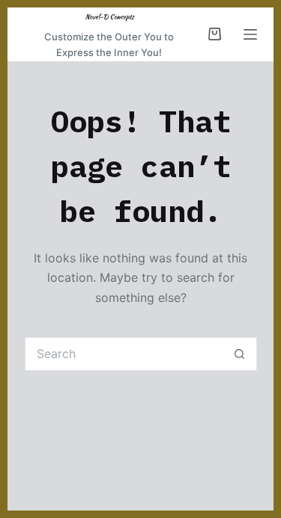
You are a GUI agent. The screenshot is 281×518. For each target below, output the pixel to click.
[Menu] (250, 34)
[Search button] (240, 354)
